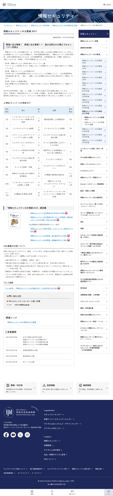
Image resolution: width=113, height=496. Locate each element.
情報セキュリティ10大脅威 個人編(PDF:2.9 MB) (48, 236)
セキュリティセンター (53, 414)
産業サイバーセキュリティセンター (58, 419)
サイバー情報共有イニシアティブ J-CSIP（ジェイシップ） (91, 214)
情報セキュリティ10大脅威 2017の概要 (22, 322)
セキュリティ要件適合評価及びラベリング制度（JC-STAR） (91, 245)
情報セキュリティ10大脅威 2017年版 (64, 25)
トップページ (8, 25)
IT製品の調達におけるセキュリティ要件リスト (91, 254)
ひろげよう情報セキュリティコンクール (91, 329)
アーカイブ (35, 473)
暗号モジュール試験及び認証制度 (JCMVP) (91, 263)
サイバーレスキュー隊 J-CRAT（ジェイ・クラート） (91, 205)
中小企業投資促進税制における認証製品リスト (91, 280)
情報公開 (98, 469)
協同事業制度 (8, 473)
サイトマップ (22, 473)
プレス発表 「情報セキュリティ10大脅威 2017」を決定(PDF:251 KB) (31, 288)
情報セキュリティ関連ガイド (90, 177)
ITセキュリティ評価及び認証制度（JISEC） (91, 236)
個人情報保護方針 (36, 469)
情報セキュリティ (22, 25)
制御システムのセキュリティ (90, 164)
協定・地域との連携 (87, 191)
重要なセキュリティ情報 (89, 41)
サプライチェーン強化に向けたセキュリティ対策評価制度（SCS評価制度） (91, 348)
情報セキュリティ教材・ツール (91, 321)
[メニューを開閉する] (106, 41)
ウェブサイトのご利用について (14, 469)
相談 (82, 228)
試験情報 (47, 445)
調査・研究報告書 (86, 308)
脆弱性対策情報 (86, 48)
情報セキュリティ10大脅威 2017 (94, 118)
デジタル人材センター (53, 428)
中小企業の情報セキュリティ (90, 157)
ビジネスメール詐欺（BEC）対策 (91, 150)
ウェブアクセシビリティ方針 (57, 469)
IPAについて (49, 459)
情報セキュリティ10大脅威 (40, 25)
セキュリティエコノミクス (90, 301)
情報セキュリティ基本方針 (81, 469)
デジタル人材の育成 (52, 450)
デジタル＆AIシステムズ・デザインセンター (61, 423)
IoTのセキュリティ (87, 171)
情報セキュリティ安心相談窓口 (91, 197)
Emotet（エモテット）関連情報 (92, 184)
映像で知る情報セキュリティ (90, 315)
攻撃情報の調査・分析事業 (90, 295)
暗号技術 (83, 288)
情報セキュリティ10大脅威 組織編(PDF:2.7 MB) (48, 240)
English (107, 4)
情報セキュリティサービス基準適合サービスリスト (91, 272)
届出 (82, 222)
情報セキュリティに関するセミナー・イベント (91, 338)
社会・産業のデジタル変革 (54, 454)
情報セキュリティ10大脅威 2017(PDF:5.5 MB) (47, 213)
